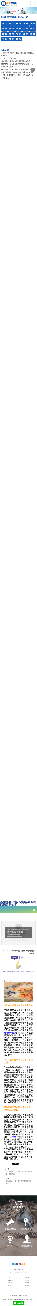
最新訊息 (10, 1280)
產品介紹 (27, 1277)
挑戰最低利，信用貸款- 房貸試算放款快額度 (18, 1182)
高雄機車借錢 (10, 1033)
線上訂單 (27, 1285)
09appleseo (20, 1269)
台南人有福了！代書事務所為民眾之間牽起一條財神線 (19, 1173)
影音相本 (10, 1282)
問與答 (27, 1280)
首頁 (10, 1277)
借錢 (31, 1067)
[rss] (23, 1264)
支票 (14, 1137)
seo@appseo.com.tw (21, 1272)
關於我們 (10, 1285)
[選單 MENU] (34, 909)
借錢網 (8, 951)
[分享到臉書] (16, 1264)
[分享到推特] (13, 1264)
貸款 (22, 957)
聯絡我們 (27, 1282)
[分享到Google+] (20, 1264)
